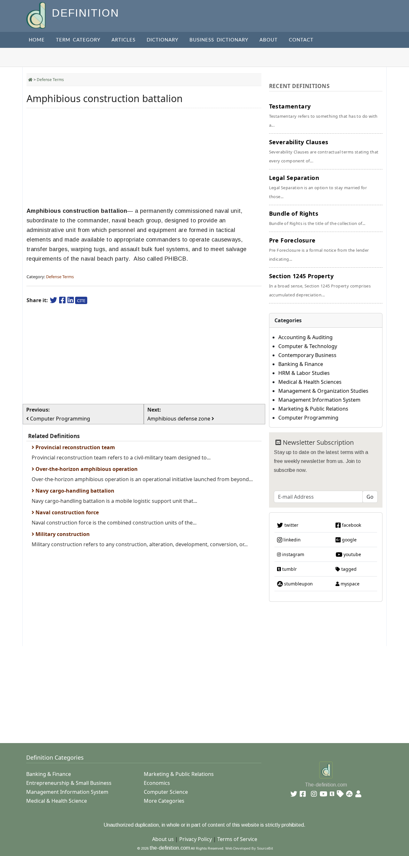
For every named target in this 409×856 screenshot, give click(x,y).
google (349, 540)
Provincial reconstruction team (74, 447)
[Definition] (36, 15)
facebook (351, 525)
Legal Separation (318, 186)
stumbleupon (298, 584)
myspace (349, 584)
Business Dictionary (218, 40)
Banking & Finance (300, 364)
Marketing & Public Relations (313, 408)
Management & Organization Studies (323, 390)
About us (163, 839)
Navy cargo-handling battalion (74, 490)
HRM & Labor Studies (304, 372)
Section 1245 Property (320, 285)
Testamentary (323, 115)
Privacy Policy (195, 839)
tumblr (289, 569)
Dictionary (162, 40)
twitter (290, 525)
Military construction (62, 534)
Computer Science (166, 791)
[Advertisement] (144, 157)
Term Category (78, 40)
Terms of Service (237, 839)
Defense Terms (50, 79)
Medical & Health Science (56, 800)
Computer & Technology (307, 346)
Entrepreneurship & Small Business (69, 782)
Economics (157, 782)
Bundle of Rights (317, 218)
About (268, 40)
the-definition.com (170, 848)
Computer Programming (308, 417)
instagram (292, 554)
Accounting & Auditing (305, 337)
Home (37, 40)
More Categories (164, 800)
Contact (301, 40)
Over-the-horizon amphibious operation (86, 469)
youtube (351, 554)
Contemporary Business (307, 355)
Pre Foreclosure (319, 249)
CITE (81, 300)
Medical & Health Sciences (310, 381)
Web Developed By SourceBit (249, 848)
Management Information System (319, 399)
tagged (348, 569)
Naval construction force (66, 512)
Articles (123, 40)
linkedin (291, 540)
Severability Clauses (324, 151)
